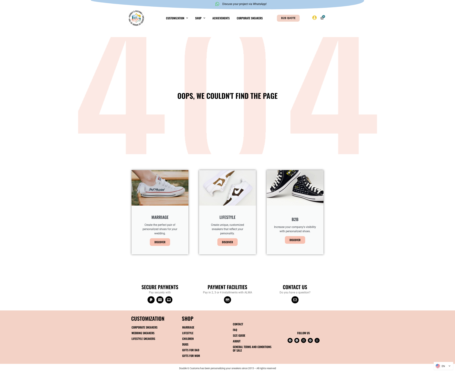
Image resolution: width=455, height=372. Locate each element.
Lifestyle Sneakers (143, 339)
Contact (238, 324)
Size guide (239, 335)
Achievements (221, 18)
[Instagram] (303, 340)
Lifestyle (187, 333)
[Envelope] (295, 299)
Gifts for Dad (190, 350)
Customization (175, 18)
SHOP (187, 318)
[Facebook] (290, 340)
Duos (185, 344)
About (236, 341)
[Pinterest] (310, 340)
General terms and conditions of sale (252, 348)
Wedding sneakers (143, 333)
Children (188, 339)
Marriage (188, 327)
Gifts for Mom (191, 356)
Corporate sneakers (250, 18)
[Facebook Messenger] (296, 340)
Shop (198, 18)
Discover (159, 242)
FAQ (235, 330)
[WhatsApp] (317, 340)
